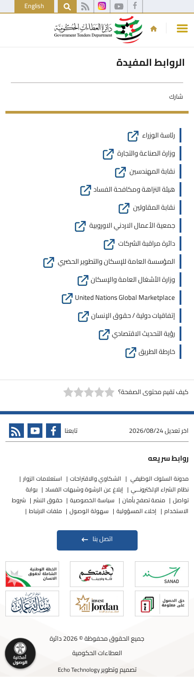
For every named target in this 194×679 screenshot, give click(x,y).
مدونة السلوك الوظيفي (159, 478)
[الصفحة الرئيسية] (153, 28)
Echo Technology (79, 669)
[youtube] (119, 7)
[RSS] (85, 7)
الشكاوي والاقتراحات (95, 478)
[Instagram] (102, 7)
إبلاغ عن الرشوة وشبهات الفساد (84, 489)
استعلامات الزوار (42, 478)
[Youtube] (33, 432)
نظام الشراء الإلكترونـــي (160, 489)
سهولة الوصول (89, 510)
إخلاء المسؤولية (136, 510)
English (34, 6)
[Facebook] (135, 7)
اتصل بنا (102, 539)
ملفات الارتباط (45, 510)
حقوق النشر (47, 500)
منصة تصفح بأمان (143, 500)
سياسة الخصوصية (92, 500)
